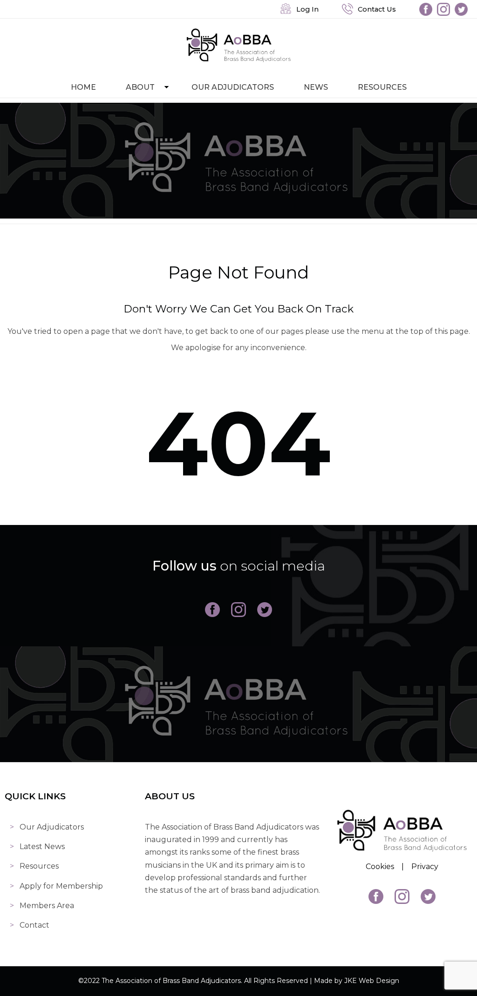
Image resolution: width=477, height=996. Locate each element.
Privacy (424, 866)
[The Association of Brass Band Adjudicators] (238, 60)
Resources (382, 87)
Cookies (380, 866)
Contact (34, 925)
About (140, 87)
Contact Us (375, 9)
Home (83, 87)
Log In (306, 9)
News (316, 87)
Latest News (42, 846)
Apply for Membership (61, 886)
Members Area (47, 905)
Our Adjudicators (232, 87)
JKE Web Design (371, 980)
